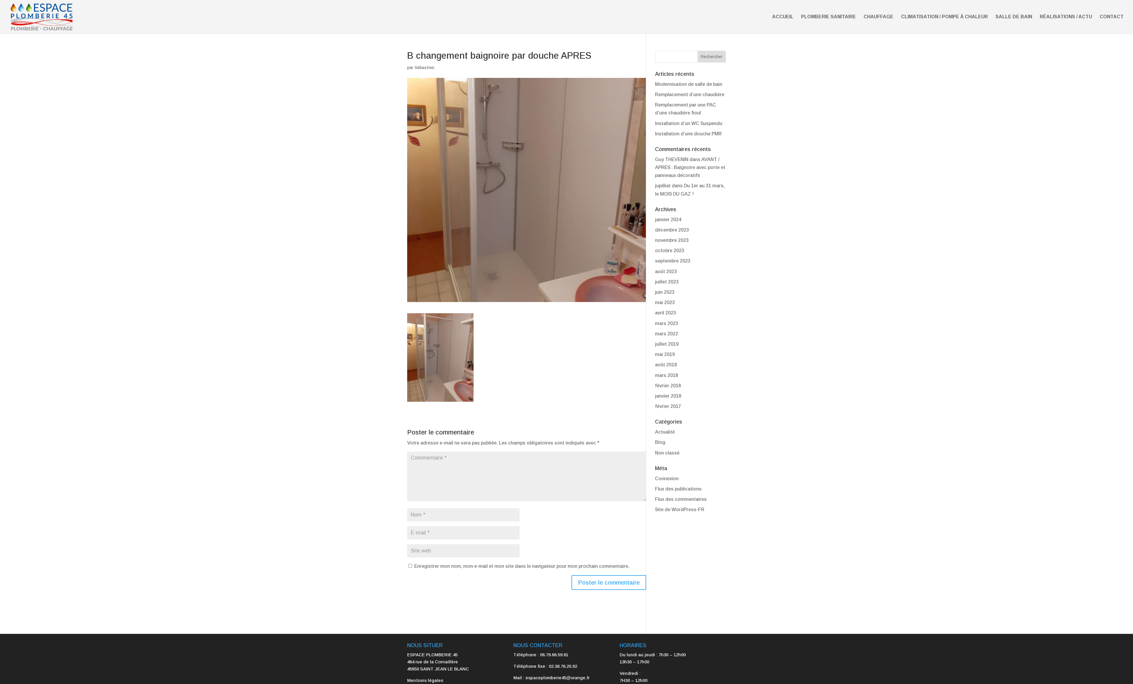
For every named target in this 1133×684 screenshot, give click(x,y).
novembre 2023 (672, 240)
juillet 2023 (667, 281)
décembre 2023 (672, 229)
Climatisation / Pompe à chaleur (944, 17)
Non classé (667, 452)
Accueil (782, 17)
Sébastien (424, 67)
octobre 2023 (669, 250)
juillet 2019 (667, 344)
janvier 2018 (668, 395)
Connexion (667, 478)
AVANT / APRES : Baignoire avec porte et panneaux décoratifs (690, 167)
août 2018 (666, 364)
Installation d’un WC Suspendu (688, 123)
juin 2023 (664, 292)
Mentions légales (425, 680)
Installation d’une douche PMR (688, 133)
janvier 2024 (668, 219)
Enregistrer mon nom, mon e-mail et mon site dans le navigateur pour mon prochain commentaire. (521, 566)
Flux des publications (678, 488)
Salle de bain (1014, 17)
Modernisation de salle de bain (688, 84)
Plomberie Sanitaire (828, 17)
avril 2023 (665, 312)
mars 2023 (666, 323)
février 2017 (668, 406)
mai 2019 (665, 354)
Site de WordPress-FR (679, 509)
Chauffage (878, 17)
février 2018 (668, 385)
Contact (1112, 17)
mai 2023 (665, 302)
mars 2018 (666, 375)
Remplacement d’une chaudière (689, 94)
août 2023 (666, 271)
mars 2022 (666, 333)
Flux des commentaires (681, 499)
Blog (660, 442)
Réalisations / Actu (1066, 17)
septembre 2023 (672, 260)
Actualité (665, 431)
